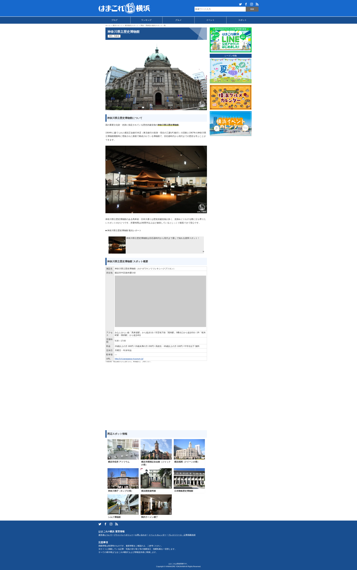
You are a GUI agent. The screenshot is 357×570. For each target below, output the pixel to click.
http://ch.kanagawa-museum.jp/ (129, 358)
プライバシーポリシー (123, 535)
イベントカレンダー (157, 535)
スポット (242, 20)
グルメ (178, 20)
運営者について (105, 535)
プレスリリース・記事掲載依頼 (182, 535)
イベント (210, 20)
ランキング (146, 20)
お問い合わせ (141, 535)
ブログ (114, 20)
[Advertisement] (156, 396)
